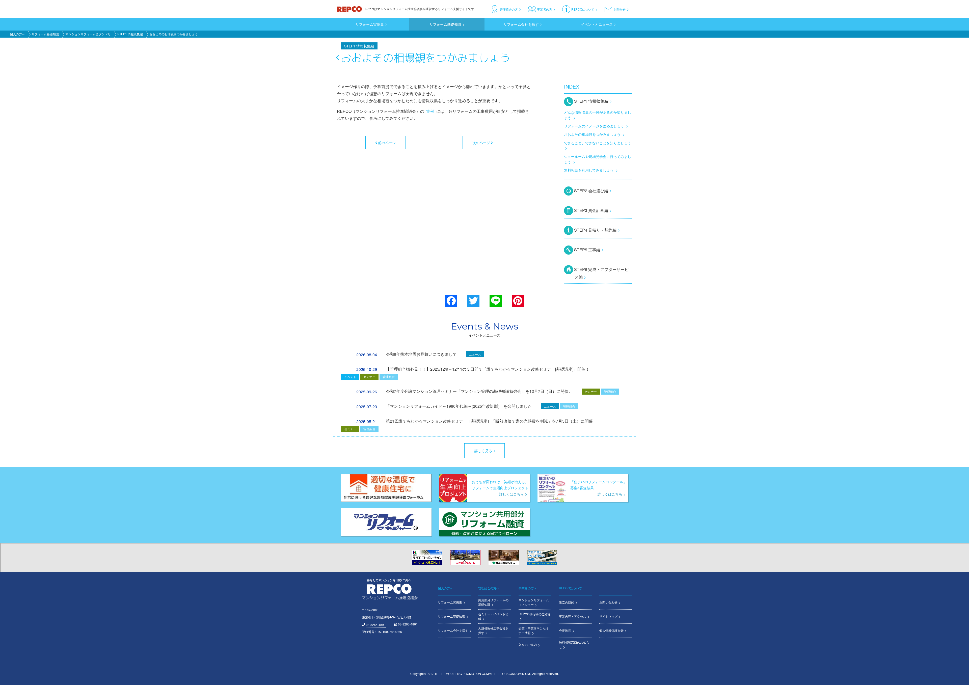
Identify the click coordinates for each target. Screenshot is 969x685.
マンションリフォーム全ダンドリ (88, 34)
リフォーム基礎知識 (45, 34)
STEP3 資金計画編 (591, 210)
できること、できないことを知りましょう (597, 142)
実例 (430, 111)
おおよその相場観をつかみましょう (592, 134)
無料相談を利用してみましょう (588, 170)
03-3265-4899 (376, 624)
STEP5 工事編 (587, 250)
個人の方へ (17, 34)
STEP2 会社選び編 (591, 191)
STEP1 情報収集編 (130, 34)
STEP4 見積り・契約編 (595, 230)
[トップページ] (350, 9)
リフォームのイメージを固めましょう (594, 125)
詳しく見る (483, 450)
